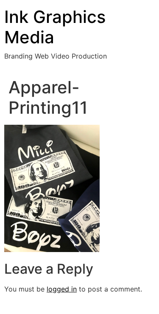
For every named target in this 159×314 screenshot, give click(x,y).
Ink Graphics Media (55, 27)
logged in (62, 289)
